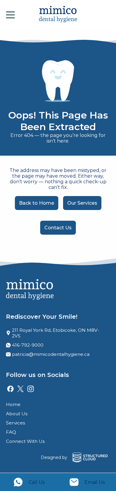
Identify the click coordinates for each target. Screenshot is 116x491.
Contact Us (58, 227)
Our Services (82, 203)
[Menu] (12, 15)
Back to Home (36, 203)
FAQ (11, 432)
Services (15, 423)
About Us (16, 413)
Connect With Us (25, 441)
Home (13, 404)
